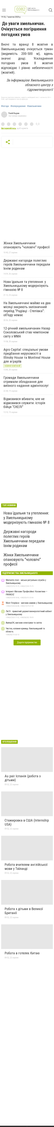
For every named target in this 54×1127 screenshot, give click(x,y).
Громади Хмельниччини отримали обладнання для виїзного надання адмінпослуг (26, 382)
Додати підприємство (27, 642)
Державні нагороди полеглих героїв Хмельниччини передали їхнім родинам (26, 264)
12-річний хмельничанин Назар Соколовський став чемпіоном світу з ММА (26, 332)
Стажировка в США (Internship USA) (27, 822)
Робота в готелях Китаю (22, 953)
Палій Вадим (13, 113)
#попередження (18, 106)
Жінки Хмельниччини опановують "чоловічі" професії (26, 245)
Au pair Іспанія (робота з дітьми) (23, 778)
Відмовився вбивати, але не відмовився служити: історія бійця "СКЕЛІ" (24, 403)
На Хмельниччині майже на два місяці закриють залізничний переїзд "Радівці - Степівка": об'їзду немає (27, 309)
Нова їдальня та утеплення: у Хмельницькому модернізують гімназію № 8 (25, 286)
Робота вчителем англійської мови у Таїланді (26, 867)
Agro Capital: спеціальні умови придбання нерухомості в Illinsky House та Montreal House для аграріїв (26, 356)
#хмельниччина (34, 106)
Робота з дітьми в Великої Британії (24, 911)
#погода (5, 106)
